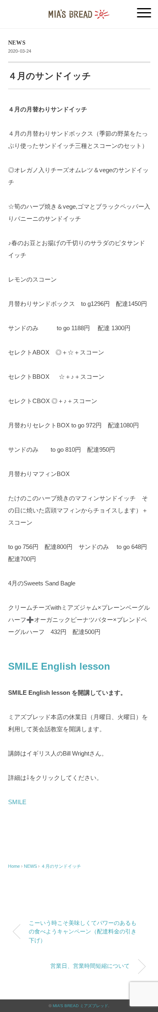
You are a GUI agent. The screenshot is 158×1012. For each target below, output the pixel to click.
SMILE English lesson (59, 666)
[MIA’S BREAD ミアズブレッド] (79, 9)
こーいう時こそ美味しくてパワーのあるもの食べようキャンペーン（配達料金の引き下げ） (83, 932)
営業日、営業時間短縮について (90, 966)
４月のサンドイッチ (61, 866)
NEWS (17, 43)
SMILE (17, 801)
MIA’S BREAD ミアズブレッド (80, 1005)
